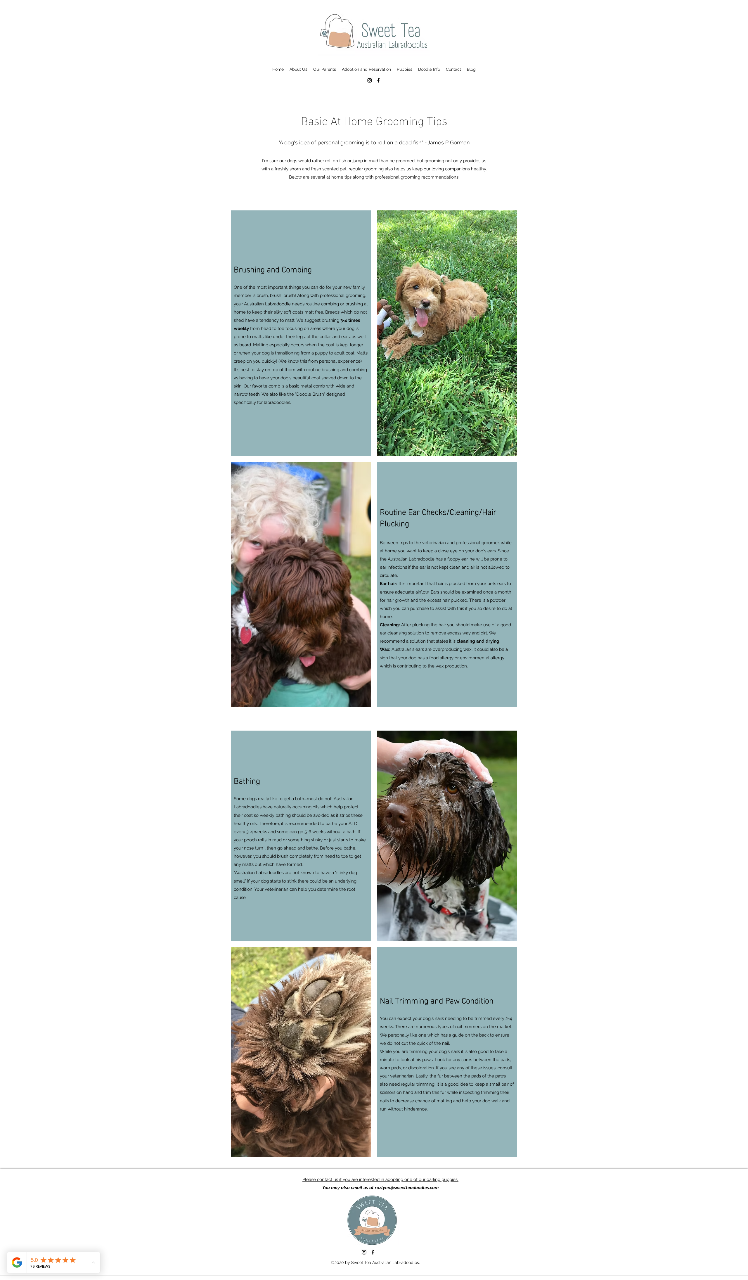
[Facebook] (378, 80)
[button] (298, 69)
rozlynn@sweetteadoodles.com (407, 1187)
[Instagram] (370, 80)
